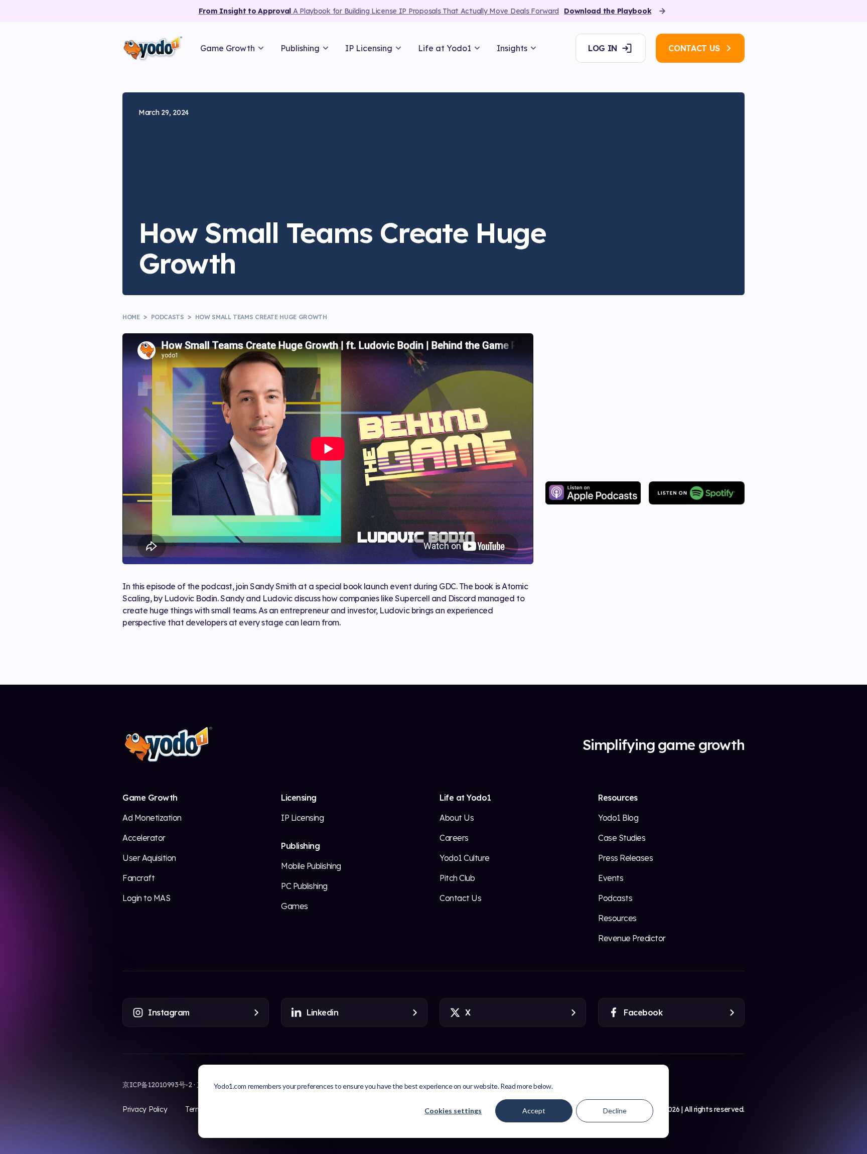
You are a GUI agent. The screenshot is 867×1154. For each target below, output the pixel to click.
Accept (533, 1110)
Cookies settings (453, 1110)
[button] (232, 48)
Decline (615, 1110)
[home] (152, 48)
